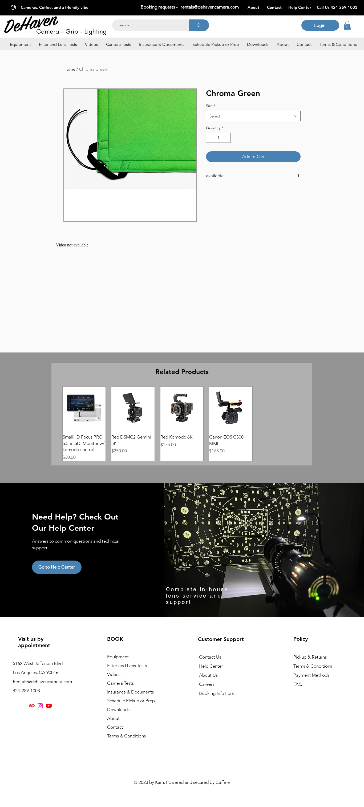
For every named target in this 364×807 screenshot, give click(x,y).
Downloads (118, 709)
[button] (20, 44)
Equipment (118, 656)
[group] (181, 423)
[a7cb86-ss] (32, 705)
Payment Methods (311, 675)
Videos (113, 674)
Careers (207, 684)
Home (69, 69)
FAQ (297, 684)
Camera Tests (120, 683)
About (113, 718)
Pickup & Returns (310, 657)
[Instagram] (40, 705)
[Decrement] (210, 138)
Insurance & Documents (130, 692)
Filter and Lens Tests (127, 665)
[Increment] (226, 138)
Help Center (211, 666)
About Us (208, 675)
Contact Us (210, 657)
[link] (347, 25)
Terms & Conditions (126, 736)
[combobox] (253, 116)
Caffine (223, 782)
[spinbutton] (218, 138)
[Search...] (199, 25)
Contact (115, 727)
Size (210, 105)
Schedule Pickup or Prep (131, 700)
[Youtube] (49, 705)
